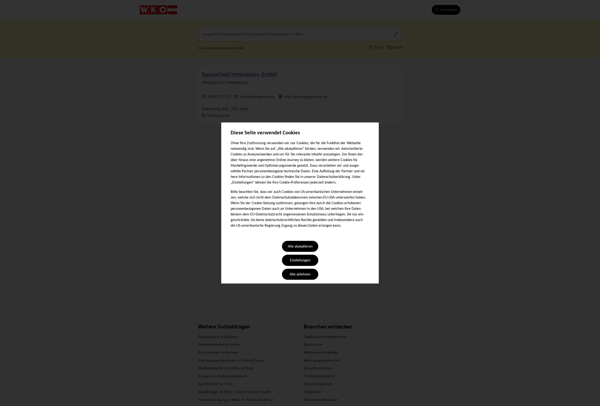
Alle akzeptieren (300, 246)
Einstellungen (300, 261)
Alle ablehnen (300, 274)
